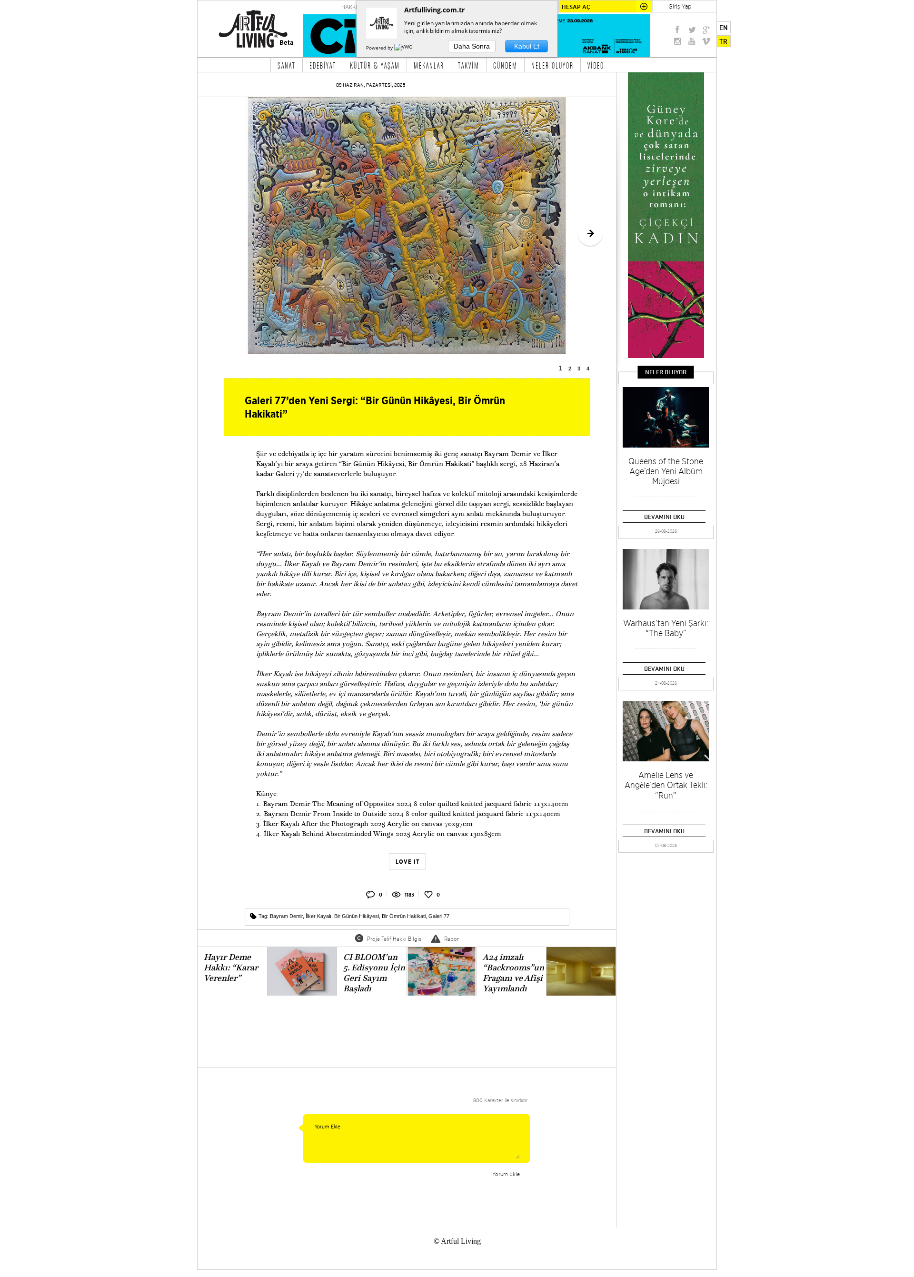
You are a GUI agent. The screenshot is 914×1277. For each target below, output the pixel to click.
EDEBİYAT (322, 65)
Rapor (451, 938)
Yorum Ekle (506, 1173)
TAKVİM (468, 65)
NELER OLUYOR (552, 65)
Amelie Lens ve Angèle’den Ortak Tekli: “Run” (666, 785)
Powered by (380, 47)
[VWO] (404, 47)
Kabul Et (526, 46)
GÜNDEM (505, 65)
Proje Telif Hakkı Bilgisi (395, 938)
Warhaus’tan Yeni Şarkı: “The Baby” (665, 628)
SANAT (287, 65)
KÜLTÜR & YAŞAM (375, 65)
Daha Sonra (472, 46)
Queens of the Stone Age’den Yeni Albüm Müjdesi (665, 471)
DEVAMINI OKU (664, 516)
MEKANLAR (429, 65)
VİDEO (595, 65)
